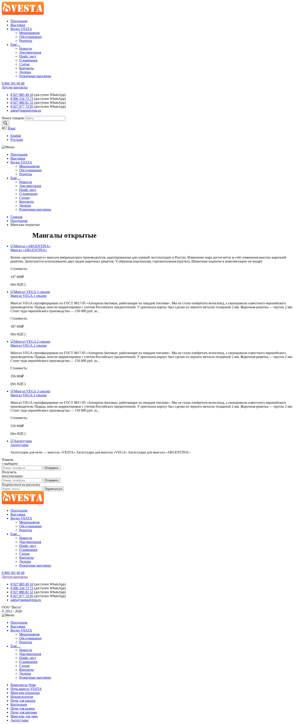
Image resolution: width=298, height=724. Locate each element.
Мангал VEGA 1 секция (28, 296)
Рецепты (25, 41)
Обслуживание (30, 37)
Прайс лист (27, 56)
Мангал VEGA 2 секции (28, 345)
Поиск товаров (13, 118)
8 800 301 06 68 (13, 83)
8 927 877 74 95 (21, 106)
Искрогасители (21, 696)
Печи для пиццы (22, 700)
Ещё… (15, 44)
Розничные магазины (35, 76)
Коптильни (18, 704)
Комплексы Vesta (23, 685)
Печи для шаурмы (23, 712)
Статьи (24, 64)
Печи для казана (22, 708)
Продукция (18, 21)
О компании (28, 60)
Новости (25, 48)
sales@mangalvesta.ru (25, 110)
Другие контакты (14, 87)
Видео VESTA (21, 29)
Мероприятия (29, 33)
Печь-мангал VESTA (26, 689)
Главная (16, 217)
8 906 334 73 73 (21, 99)
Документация (30, 52)
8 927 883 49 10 (21, 95)
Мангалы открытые (25, 693)
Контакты (26, 68)
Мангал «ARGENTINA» (28, 250)
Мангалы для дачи (24, 716)
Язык (11, 128)
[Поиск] (5, 123)
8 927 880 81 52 (21, 102)
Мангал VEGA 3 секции (28, 395)
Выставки (17, 25)
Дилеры (25, 72)
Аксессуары (19, 445)
